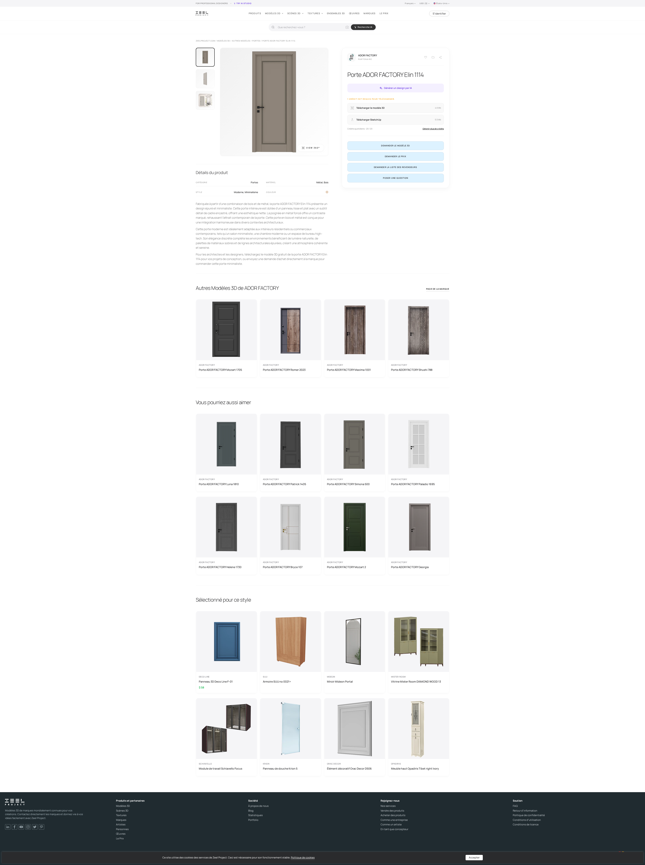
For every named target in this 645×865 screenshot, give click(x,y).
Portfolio (253, 820)
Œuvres (354, 13)
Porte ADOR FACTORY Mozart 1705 (220, 370)
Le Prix (384, 13)
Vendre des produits (392, 810)
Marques (369, 13)
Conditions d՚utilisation (527, 820)
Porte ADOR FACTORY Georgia (410, 567)
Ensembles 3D (336, 13)
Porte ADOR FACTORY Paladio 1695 (413, 484)
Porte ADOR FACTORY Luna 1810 (219, 484)
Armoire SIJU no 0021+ (277, 681)
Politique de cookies (303, 857)
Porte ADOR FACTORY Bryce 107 (283, 567)
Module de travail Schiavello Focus (220, 768)
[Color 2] (327, 192)
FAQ (515, 806)
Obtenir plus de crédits (433, 128)
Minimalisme (251, 192)
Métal (319, 182)
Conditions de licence (526, 824)
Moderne (238, 192)
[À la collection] (433, 57)
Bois (326, 182)
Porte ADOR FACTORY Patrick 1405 (284, 484)
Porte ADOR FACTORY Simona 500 (348, 484)
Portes (254, 182)
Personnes (122, 829)
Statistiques (255, 815)
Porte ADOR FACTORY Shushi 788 (411, 370)
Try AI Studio (243, 3)
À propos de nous (258, 806)
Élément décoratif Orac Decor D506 (349, 768)
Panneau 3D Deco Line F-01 (216, 681)
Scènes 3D (294, 13)
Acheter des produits (393, 815)
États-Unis (442, 3)
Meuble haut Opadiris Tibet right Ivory (415, 768)
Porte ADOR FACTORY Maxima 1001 (349, 370)
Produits (255, 13)
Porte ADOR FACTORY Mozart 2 (346, 567)
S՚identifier (439, 13)
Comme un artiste (391, 824)
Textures (314, 13)
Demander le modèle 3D (395, 145)
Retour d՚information (525, 810)
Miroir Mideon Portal (340, 681)
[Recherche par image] (347, 27)
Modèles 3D (272, 13)
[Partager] (440, 57)
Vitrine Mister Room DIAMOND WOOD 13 (416, 681)
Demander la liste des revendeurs (395, 167)
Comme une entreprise (394, 820)
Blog (250, 810)
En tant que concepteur (394, 829)
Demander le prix (395, 156)
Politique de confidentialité (529, 815)
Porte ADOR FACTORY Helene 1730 (220, 567)
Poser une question (395, 178)
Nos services (388, 806)
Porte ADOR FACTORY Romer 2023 (284, 370)
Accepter (474, 857)
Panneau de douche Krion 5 (280, 768)
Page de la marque (437, 288)
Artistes (120, 824)
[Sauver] (425, 57)
